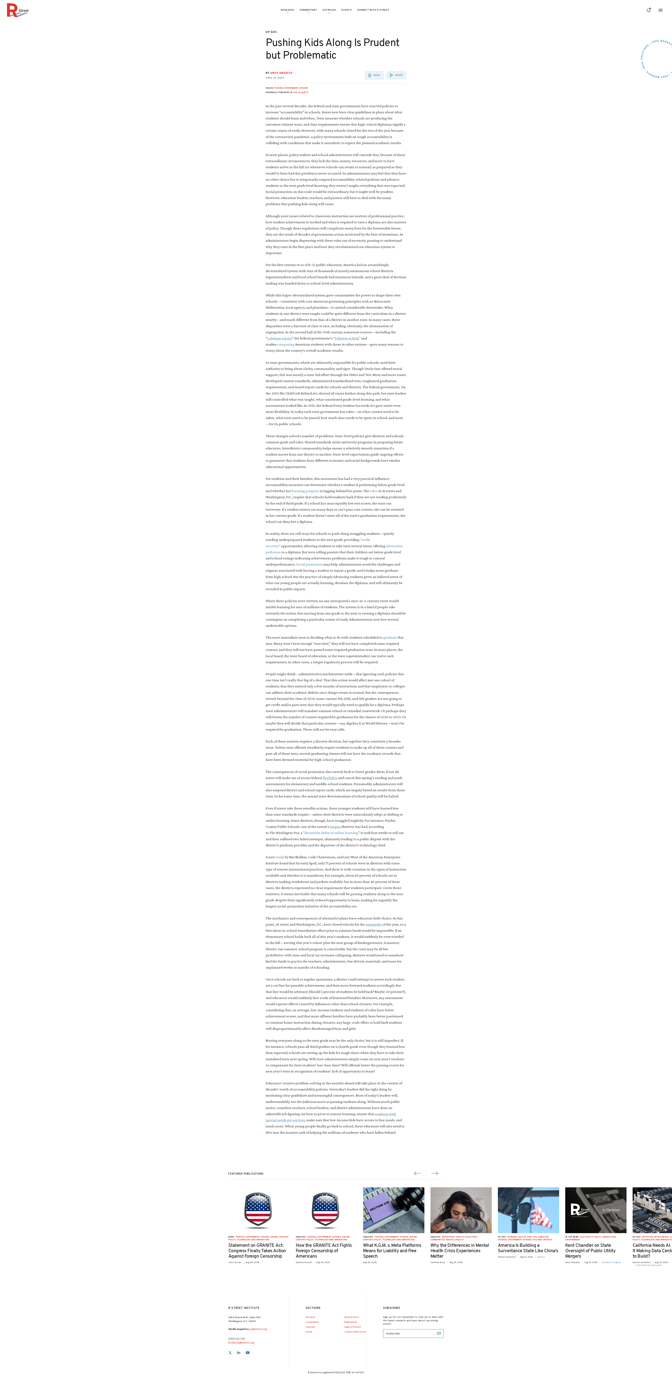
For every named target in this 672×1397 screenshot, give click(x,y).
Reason (541, 1257)
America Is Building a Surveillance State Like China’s (528, 1248)
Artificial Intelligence (655, 1237)
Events (346, 10)
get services (295, 1120)
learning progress (305, 491)
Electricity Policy (590, 1237)
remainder (374, 924)
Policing (537, 1240)
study (280, 857)
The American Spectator (649, 1265)
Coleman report (279, 338)
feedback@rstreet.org (241, 1342)
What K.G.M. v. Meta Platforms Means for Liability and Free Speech (392, 1251)
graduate (390, 637)
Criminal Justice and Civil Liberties (528, 1237)
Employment (350, 1321)
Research (310, 1317)
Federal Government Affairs (291, 88)
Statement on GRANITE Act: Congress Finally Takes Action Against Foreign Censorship (257, 1251)
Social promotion (309, 564)
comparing (285, 344)
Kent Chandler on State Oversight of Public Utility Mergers (590, 1251)
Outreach (329, 10)
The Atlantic (301, 92)
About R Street (351, 1317)
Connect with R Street (373, 10)
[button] (396, 75)
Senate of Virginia (611, 1262)
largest (335, 826)
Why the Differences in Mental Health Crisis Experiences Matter (459, 1251)
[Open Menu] (660, 10)
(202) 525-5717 (236, 1338)
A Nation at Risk (347, 338)
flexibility (330, 778)
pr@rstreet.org (258, 1328)
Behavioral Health (453, 1237)
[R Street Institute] (18, 10)
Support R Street (352, 1326)
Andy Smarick (281, 73)
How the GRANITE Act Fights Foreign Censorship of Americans (324, 1251)
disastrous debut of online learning (331, 832)
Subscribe (439, 1333)
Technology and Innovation (253, 1240)
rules (374, 491)
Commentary (312, 1321)
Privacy (547, 1240)
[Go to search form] (649, 10)
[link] (230, 1352)
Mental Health (455, 1240)
